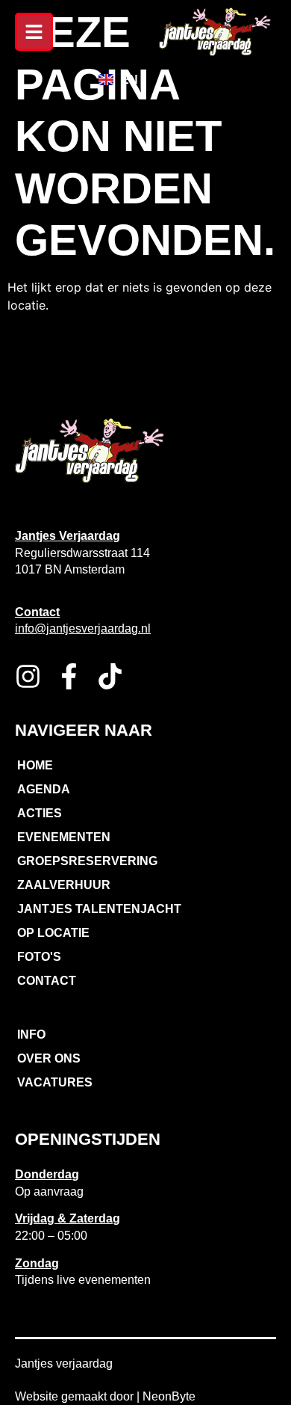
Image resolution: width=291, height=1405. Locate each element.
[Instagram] (28, 676)
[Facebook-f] (69, 676)
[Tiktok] (110, 676)
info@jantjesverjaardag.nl (83, 628)
